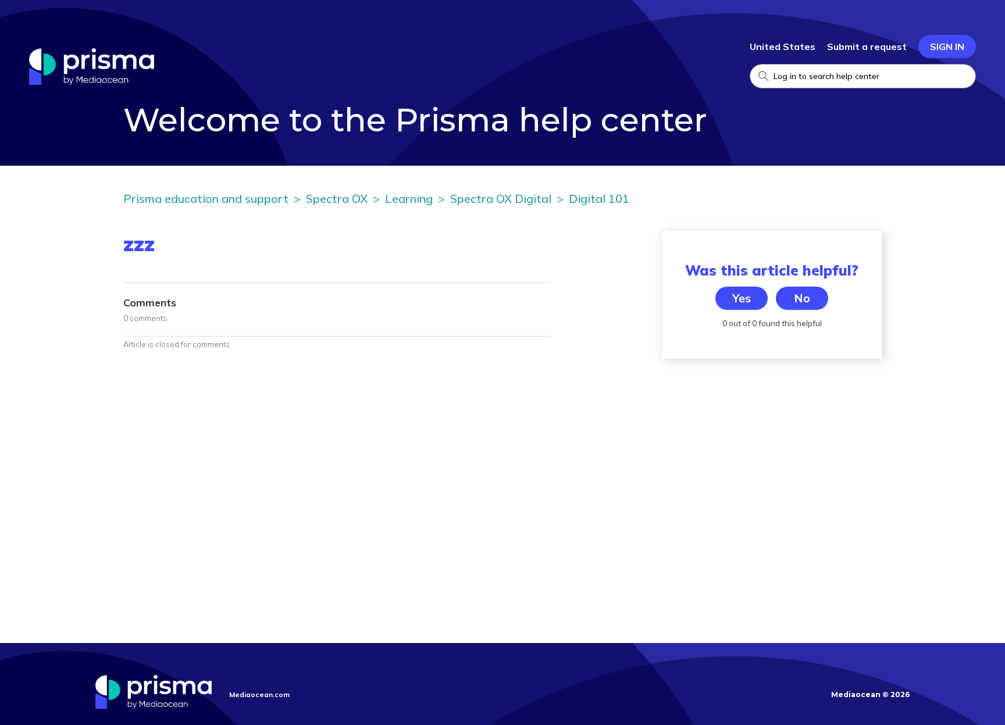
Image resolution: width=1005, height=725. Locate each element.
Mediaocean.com (259, 694)
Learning (409, 198)
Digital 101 (599, 198)
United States (782, 46)
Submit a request (867, 46)
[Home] (91, 81)
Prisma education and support (205, 198)
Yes (741, 298)
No (802, 298)
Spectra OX (337, 198)
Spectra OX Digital (500, 198)
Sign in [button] (947, 46)
